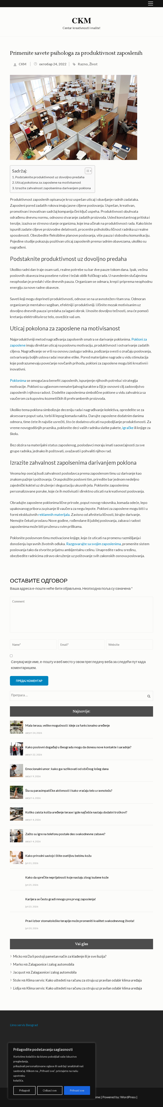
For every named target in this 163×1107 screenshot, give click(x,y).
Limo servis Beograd (24, 1025)
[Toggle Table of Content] (86, 171)
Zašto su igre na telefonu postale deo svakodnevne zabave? (65, 834)
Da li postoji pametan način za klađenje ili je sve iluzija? (67, 956)
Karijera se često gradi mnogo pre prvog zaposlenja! (60, 899)
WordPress (128, 1097)
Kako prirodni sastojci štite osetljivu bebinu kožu (58, 855)
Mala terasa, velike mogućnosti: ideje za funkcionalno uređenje (67, 725)
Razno (83, 64)
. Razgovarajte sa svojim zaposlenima (93, 544)
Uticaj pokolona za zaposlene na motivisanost (48, 182)
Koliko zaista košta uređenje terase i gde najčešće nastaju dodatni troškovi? (76, 812)
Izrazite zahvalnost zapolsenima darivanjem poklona (53, 188)
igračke (128, 427)
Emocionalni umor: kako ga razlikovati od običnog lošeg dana (67, 769)
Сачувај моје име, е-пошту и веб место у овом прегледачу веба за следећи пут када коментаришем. (78, 664)
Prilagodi (24, 1090)
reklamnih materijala (54, 514)
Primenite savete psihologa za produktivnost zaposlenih (76, 53)
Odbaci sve (50, 1090)
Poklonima (18, 380)
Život (93, 64)
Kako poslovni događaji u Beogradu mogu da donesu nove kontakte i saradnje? (78, 747)
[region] (51, 1071)
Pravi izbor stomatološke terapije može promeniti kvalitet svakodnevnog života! (79, 921)
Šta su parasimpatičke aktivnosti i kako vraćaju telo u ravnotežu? (68, 790)
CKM (81, 20)
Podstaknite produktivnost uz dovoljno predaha (49, 177)
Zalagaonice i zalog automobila (51, 964)
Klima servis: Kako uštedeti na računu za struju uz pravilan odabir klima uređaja (84, 980)
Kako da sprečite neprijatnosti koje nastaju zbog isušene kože (67, 877)
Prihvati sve (77, 1090)
